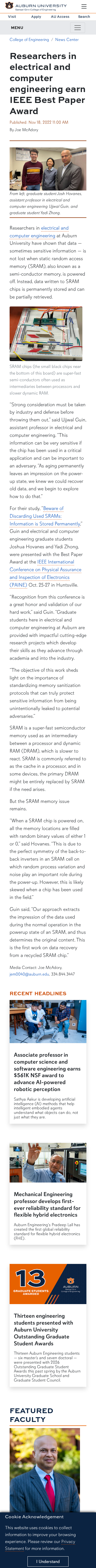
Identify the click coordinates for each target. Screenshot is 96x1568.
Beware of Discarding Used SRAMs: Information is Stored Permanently (45, 516)
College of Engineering (29, 39)
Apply (36, 16)
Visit (12, 16)
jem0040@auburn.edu (29, 974)
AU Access (60, 16)
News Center (67, 39)
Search (84, 16)
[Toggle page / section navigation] (77, 27)
